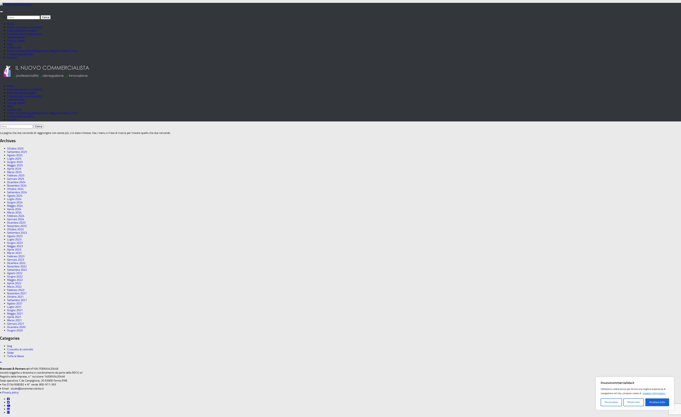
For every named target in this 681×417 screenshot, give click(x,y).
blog (9, 346)
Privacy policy (10, 392)
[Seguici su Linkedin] (8, 409)
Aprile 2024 (14, 209)
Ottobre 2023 (15, 229)
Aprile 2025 (14, 168)
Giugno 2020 (15, 330)
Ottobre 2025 (15, 148)
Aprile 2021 (14, 317)
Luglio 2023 (14, 239)
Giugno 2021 (15, 310)
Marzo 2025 (14, 172)
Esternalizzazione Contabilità (24, 27)
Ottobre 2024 (15, 189)
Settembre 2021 (17, 300)
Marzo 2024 (14, 212)
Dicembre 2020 (16, 327)
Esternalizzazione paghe (21, 30)
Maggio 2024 (15, 205)
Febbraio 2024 (15, 216)
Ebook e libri (14, 47)
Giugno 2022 (15, 276)
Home (10, 24)
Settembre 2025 (17, 152)
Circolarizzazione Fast (20, 54)
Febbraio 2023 (15, 256)
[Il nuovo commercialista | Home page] (15, 4)
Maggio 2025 (15, 165)
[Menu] (1, 11)
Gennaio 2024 (15, 219)
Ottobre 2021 (15, 296)
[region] (635, 393)
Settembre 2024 (17, 192)
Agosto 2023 (15, 236)
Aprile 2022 (14, 283)
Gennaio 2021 (15, 323)
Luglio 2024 (14, 199)
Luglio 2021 (14, 306)
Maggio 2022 (15, 280)
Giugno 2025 (15, 162)
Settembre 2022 (17, 269)
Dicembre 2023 (16, 222)
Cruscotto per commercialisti (24, 34)
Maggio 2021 (15, 313)
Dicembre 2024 (16, 182)
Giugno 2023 (15, 242)
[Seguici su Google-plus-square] (8, 412)
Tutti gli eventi (16, 40)
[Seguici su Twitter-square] (8, 402)
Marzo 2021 (14, 320)
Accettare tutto (657, 402)
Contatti (12, 57)
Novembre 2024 (17, 185)
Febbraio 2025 (15, 175)
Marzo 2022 (14, 286)
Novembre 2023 (17, 226)
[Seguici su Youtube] (8, 405)
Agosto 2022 (15, 273)
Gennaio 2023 (15, 259)
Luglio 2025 (14, 158)
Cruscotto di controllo (20, 349)
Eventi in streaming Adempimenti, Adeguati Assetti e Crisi (42, 50)
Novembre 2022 (17, 266)
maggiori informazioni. (654, 393)
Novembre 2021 (17, 293)
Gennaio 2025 (15, 178)
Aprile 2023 (14, 249)
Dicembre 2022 (16, 263)
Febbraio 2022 (15, 290)
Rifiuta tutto (633, 402)
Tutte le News (15, 356)
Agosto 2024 (15, 195)
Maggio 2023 (15, 246)
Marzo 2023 (14, 253)
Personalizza (611, 402)
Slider (10, 352)
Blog (9, 44)
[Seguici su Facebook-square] (8, 399)
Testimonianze (16, 37)
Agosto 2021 (15, 303)
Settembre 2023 (17, 232)
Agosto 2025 (15, 155)
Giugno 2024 (15, 202)
